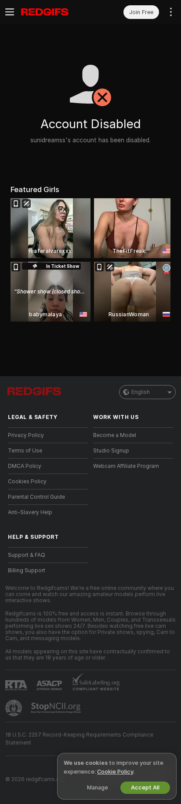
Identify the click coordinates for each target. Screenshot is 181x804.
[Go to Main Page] (54, 12)
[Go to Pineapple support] (14, 708)
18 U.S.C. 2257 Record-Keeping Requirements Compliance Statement (79, 739)
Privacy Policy (26, 435)
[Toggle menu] (9, 12)
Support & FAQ (26, 555)
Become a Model (114, 435)
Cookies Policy (27, 481)
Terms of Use (25, 451)
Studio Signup (111, 451)
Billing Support (26, 570)
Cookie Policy (115, 771)
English (140, 392)
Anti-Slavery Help (30, 512)
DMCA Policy (24, 466)
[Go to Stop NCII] (57, 708)
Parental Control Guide (36, 497)
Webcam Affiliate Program (126, 466)
